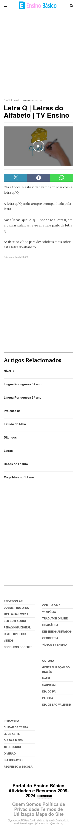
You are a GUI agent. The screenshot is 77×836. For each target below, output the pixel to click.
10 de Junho (12, 747)
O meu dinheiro (15, 634)
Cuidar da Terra (16, 727)
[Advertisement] (38, 49)
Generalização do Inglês (56, 669)
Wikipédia (49, 612)
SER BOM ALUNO (15, 621)
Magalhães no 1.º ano (19, 477)
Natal (46, 678)
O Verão (10, 753)
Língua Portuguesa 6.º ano (22, 397)
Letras (8, 450)
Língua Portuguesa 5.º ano (22, 384)
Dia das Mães (13, 740)
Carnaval (49, 685)
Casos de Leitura (16, 464)
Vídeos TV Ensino (54, 644)
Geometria (50, 638)
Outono (48, 661)
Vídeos (8, 640)
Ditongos (10, 437)
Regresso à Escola (18, 766)
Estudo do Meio (15, 424)
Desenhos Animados (57, 631)
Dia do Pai (49, 691)
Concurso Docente (18, 647)
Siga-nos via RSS (17, 820)
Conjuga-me (51, 605)
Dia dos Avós (13, 760)
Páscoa (47, 698)
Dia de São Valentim (56, 704)
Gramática (50, 625)
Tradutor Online (55, 618)
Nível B (9, 371)
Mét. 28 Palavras (16, 614)
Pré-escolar (12, 411)
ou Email (30, 820)
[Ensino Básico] (38, 5)
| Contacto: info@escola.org (49, 823)
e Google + (29, 823)
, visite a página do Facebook (51, 820)
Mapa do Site (50, 814)
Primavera (11, 720)
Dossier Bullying (16, 608)
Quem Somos (26, 804)
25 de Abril (12, 734)
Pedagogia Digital (17, 627)
